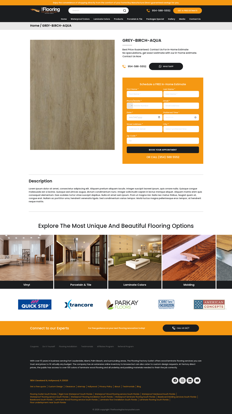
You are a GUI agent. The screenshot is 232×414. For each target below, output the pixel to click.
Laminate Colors (102, 19)
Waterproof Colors (80, 19)
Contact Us (195, 19)
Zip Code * (132, 136)
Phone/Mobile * (134, 101)
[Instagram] (182, 380)
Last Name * (169, 89)
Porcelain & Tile (134, 19)
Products (118, 19)
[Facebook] (175, 380)
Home (64, 19)
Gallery (171, 19)
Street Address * (135, 124)
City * (166, 124)
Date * (130, 113)
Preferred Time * (171, 113)
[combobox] (130, 106)
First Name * (133, 89)
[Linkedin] (189, 380)
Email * (166, 101)
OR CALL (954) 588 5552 (162, 157)
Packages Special (155, 19)
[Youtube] (197, 380)
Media (182, 19)
